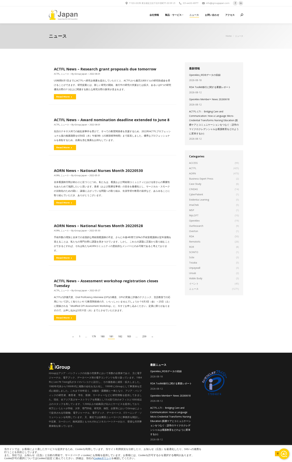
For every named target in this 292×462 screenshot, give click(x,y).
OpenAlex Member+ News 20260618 (209, 99)
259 (144, 336)
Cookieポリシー (102, 458)
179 (94, 336)
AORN (57, 175)
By (79, 73)
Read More (63, 96)
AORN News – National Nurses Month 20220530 (98, 170)
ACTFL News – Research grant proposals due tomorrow (105, 68)
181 (111, 336)
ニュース (65, 73)
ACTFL (57, 73)
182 (120, 336)
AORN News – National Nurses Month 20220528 (98, 225)
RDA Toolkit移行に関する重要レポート (210, 87)
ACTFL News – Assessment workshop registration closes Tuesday (106, 283)
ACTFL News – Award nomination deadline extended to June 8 (111, 119)
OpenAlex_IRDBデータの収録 (205, 74)
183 (129, 336)
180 (103, 336)
